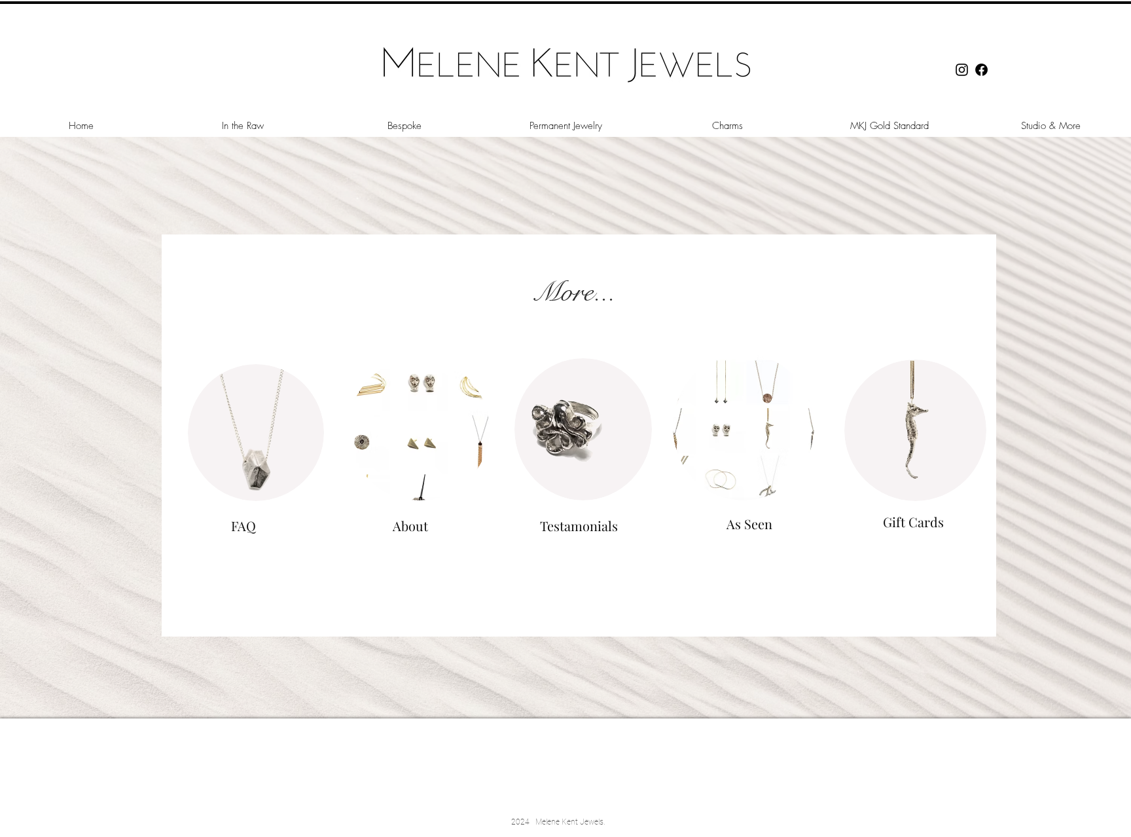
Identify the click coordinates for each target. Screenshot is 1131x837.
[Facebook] (981, 70)
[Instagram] (962, 70)
